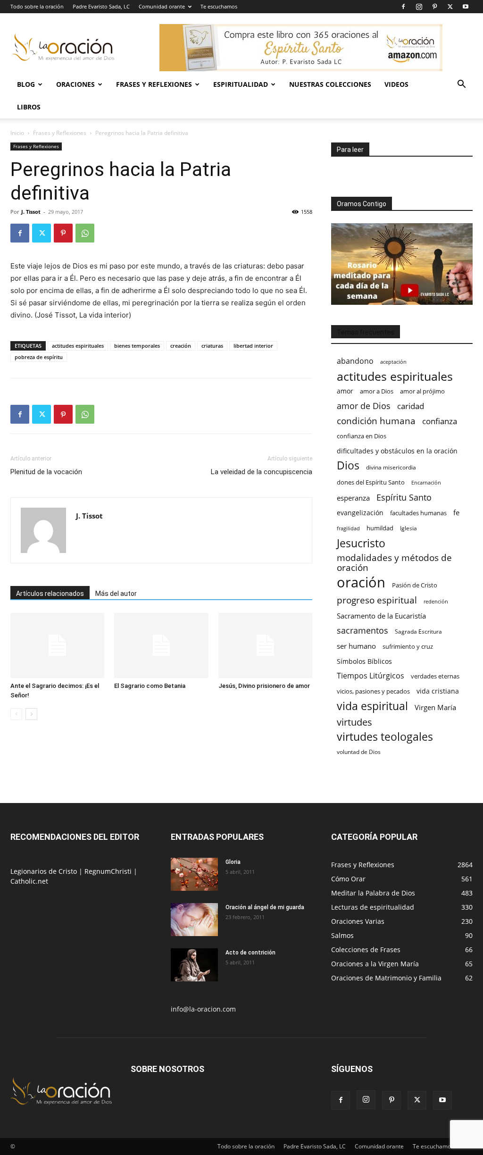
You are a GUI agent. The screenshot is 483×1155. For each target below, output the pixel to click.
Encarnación (426, 482)
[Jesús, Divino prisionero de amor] (265, 645)
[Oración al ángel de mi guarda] (194, 919)
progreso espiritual (377, 600)
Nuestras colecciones (330, 84)
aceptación (393, 361)
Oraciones (75, 84)
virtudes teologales (385, 737)
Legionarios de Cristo (44, 871)
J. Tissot (31, 211)
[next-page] (31, 714)
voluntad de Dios (359, 752)
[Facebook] (403, 6)
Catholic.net (29, 881)
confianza (439, 421)
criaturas (212, 345)
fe (456, 513)
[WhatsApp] (84, 233)
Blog (26, 84)
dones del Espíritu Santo (371, 482)
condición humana (376, 421)
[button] (461, 85)
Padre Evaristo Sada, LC (101, 6)
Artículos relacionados (50, 593)
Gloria (233, 862)
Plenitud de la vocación (46, 472)
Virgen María (435, 707)
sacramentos (362, 631)
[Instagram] (419, 6)
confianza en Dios (361, 436)
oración (361, 582)
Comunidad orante (162, 6)
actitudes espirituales (78, 345)
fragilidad (348, 528)
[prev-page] (16, 714)
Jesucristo (361, 543)
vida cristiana (437, 690)
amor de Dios (364, 406)
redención (436, 601)
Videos (396, 84)
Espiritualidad (240, 84)
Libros (29, 106)
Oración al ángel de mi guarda (264, 907)
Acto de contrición (250, 952)
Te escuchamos (218, 6)
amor (345, 390)
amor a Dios (376, 391)
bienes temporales (137, 345)
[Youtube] (465, 6)
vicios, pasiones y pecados (373, 691)
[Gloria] (194, 874)
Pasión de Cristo (414, 585)
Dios (348, 465)
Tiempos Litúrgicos (370, 676)
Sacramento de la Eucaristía (381, 615)
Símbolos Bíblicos (364, 661)
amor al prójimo (422, 391)
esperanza (353, 497)
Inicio (17, 133)
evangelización (360, 512)
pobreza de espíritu (39, 356)
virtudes (354, 722)
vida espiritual (372, 706)
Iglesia (408, 528)
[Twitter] (450, 6)
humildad (379, 528)
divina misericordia (391, 467)
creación (180, 345)
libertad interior (253, 345)
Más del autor (116, 593)
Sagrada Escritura (418, 631)
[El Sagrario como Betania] (161, 645)
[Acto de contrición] (194, 964)
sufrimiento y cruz (408, 646)
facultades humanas (418, 513)
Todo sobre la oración (37, 6)
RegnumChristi (108, 871)
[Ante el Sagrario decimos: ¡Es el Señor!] (57, 645)
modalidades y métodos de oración (394, 563)
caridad (410, 406)
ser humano (356, 646)
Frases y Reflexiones (154, 84)
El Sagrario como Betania (149, 685)
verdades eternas (435, 676)
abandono (355, 361)
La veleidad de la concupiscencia (261, 472)
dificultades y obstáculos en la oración (397, 450)
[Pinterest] (434, 6)
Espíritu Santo (404, 497)
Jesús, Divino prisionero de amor (264, 685)
